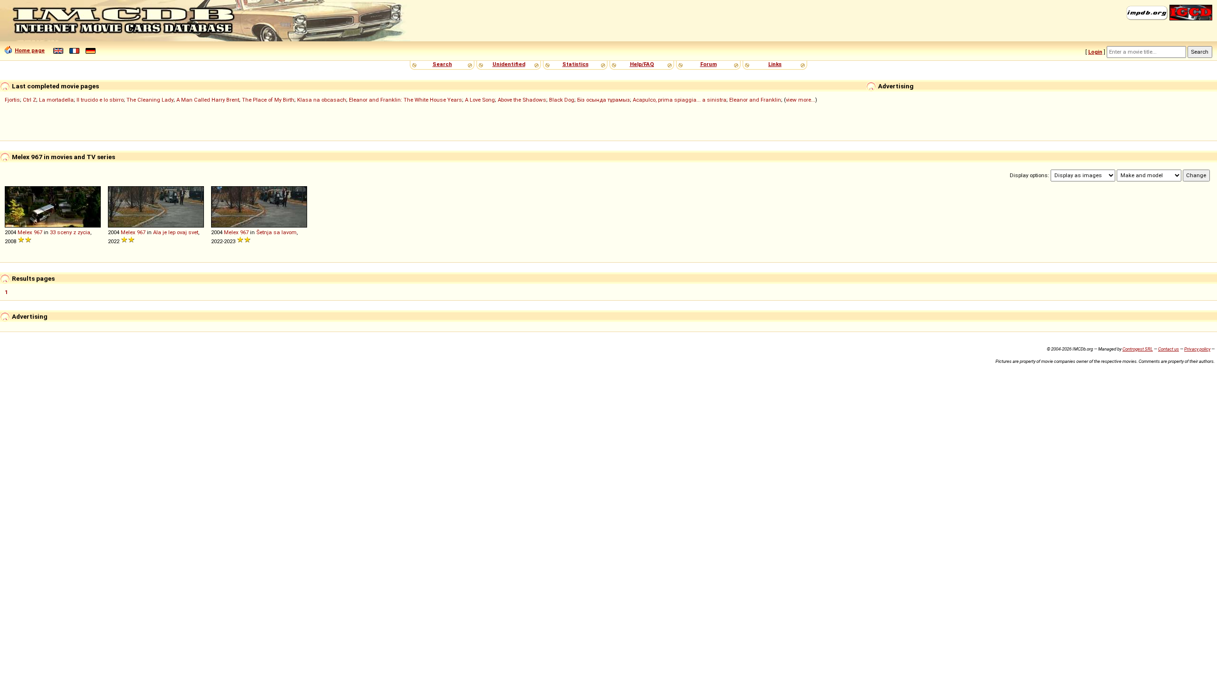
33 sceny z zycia (70, 232)
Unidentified (509, 64)
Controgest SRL (1137, 349)
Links (775, 64)
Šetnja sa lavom (276, 232)
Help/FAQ (642, 64)
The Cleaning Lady (150, 99)
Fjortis (12, 99)
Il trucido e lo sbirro (100, 99)
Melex (25, 232)
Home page (30, 50)
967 (38, 232)
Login (1095, 51)
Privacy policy (1197, 349)
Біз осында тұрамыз (603, 99)
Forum (708, 64)
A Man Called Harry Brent (207, 99)
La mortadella (56, 99)
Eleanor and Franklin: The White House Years (405, 99)
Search (442, 64)
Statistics (575, 64)
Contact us (1168, 349)
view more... (800, 99)
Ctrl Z (29, 99)
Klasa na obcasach (321, 99)
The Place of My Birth (268, 99)
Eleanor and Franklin (755, 99)
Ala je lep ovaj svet (175, 232)
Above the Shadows (522, 99)
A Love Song (480, 99)
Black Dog (561, 99)
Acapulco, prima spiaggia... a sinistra (679, 99)
